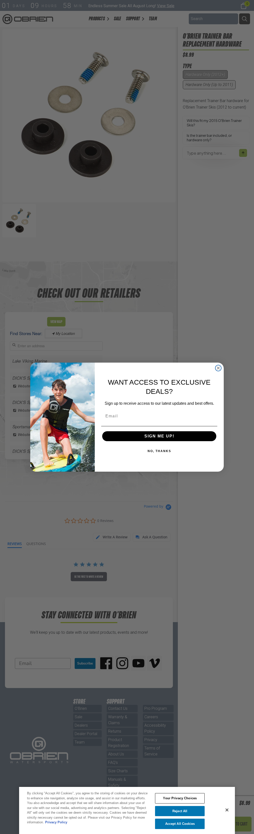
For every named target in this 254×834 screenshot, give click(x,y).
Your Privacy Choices (180, 798)
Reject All (179, 811)
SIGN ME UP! (159, 436)
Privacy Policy (56, 822)
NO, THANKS (159, 451)
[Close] (227, 810)
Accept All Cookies (180, 824)
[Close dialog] (218, 368)
